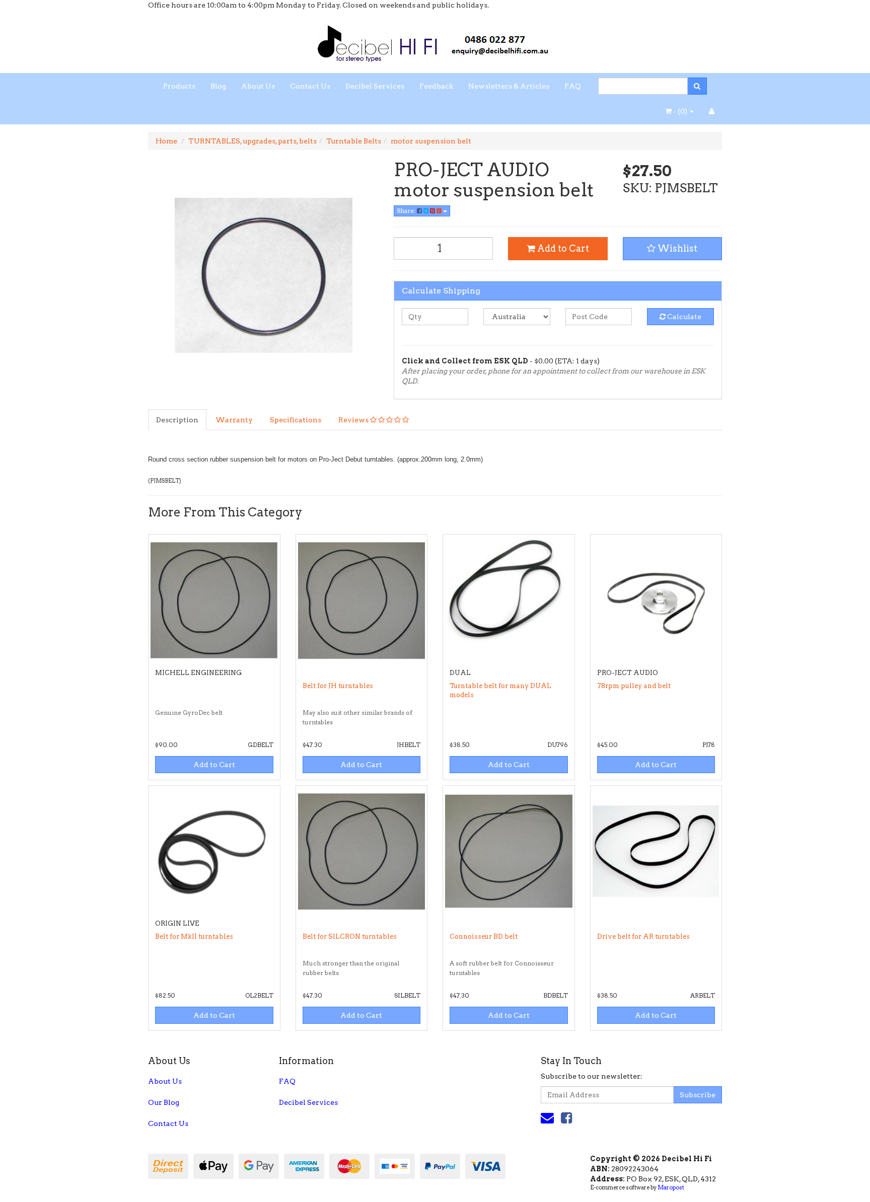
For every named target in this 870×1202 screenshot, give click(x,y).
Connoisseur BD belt (484, 936)
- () (680, 111)
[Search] (697, 86)
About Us (258, 86)
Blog (218, 86)
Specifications (295, 420)
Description (177, 420)
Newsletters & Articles (508, 86)
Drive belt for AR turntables (643, 936)
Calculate (683, 317)
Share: (407, 210)
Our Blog (163, 1102)
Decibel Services (374, 86)
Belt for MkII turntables (194, 936)
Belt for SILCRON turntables (350, 936)
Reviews (354, 420)
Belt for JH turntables (338, 686)
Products (179, 86)
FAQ (572, 86)
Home (166, 141)
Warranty (234, 420)
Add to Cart (562, 248)
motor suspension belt (431, 141)
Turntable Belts (353, 141)
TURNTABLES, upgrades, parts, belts (252, 141)
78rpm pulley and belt (634, 686)
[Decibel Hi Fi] (435, 41)
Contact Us (310, 86)
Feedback (436, 86)
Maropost (671, 1187)
